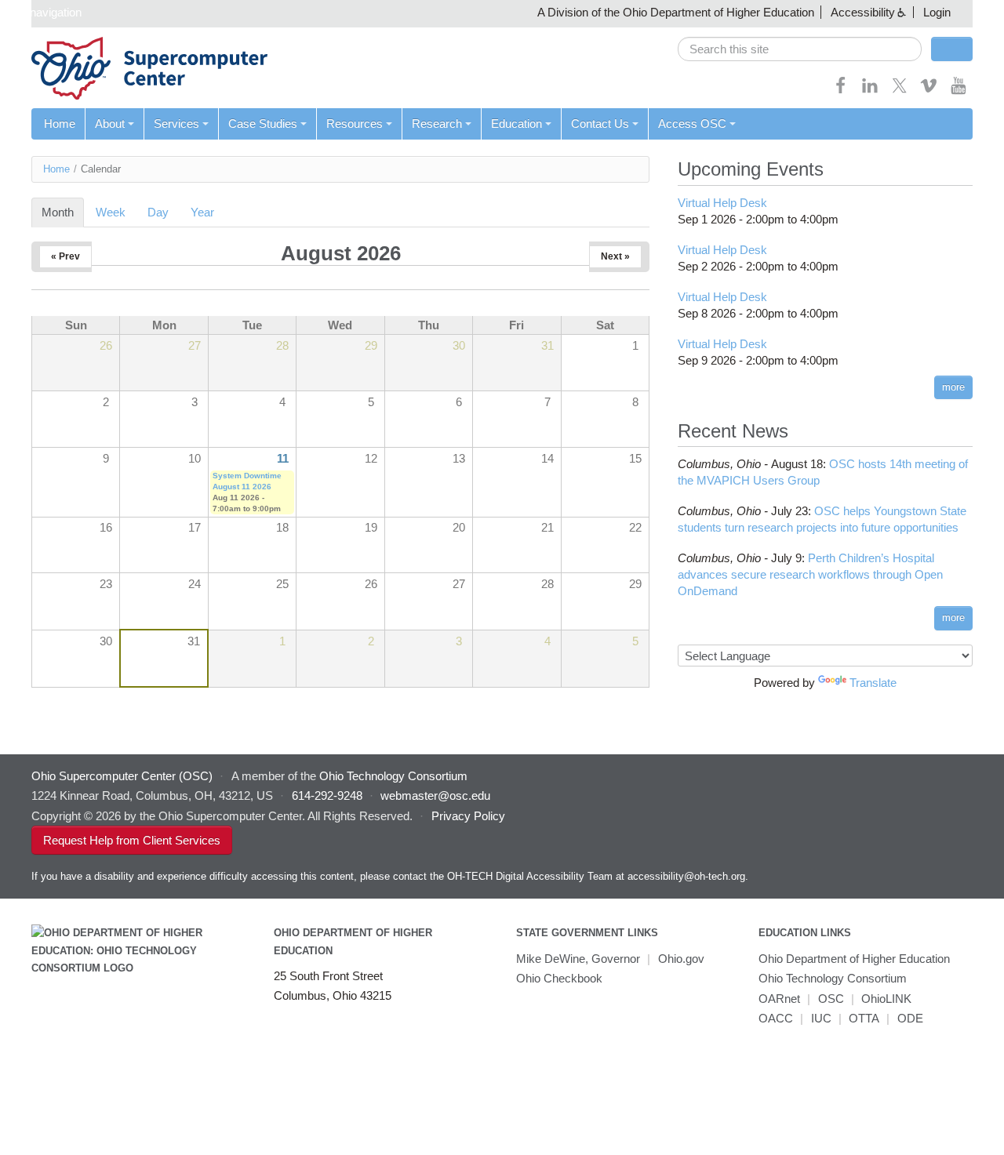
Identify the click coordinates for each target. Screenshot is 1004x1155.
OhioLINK (886, 998)
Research (437, 123)
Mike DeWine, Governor (578, 958)
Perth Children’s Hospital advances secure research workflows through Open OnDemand (810, 574)
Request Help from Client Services (131, 840)
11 (283, 458)
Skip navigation (43, 12)
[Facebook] (841, 90)
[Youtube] (958, 90)
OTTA (864, 1018)
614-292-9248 (327, 795)
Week (111, 212)
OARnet (779, 998)
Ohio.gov (681, 958)
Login (937, 12)
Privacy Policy (468, 816)
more (953, 387)
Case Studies (262, 123)
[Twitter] (900, 90)
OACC (775, 1018)
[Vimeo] (929, 90)
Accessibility (863, 12)
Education (516, 123)
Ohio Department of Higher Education (854, 958)
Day (158, 212)
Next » (615, 256)
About (110, 123)
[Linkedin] (870, 90)
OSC (831, 998)
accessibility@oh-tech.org (686, 876)
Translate (873, 682)
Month (63, 212)
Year (202, 212)
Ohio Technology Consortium (832, 978)
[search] (800, 49)
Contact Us (600, 123)
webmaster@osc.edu (435, 795)
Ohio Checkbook (559, 978)
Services (176, 123)
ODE (910, 1018)
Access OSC (692, 123)
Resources (354, 123)
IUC (821, 1018)
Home (59, 123)
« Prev (65, 256)
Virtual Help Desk (722, 202)
